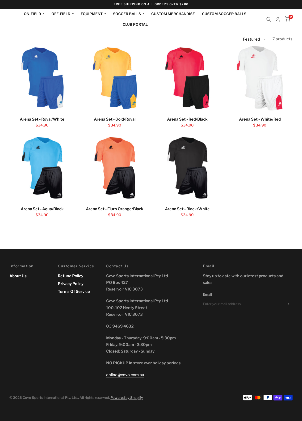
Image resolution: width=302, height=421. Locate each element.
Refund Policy (70, 276)
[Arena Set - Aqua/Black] (42, 167)
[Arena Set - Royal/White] (42, 78)
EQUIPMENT (92, 14)
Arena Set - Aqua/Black (42, 208)
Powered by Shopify (126, 398)
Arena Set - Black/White (187, 208)
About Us (18, 276)
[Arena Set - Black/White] (187, 167)
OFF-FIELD (60, 14)
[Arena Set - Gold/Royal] (114, 78)
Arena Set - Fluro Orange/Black (114, 208)
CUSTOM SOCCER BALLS (224, 14)
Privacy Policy (71, 283)
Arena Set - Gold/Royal (114, 119)
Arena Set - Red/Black (187, 119)
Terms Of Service (74, 291)
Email (207, 294)
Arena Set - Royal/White (42, 119)
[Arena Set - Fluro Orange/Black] (114, 167)
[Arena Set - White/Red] (259, 78)
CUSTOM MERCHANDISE (173, 14)
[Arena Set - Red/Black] (187, 78)
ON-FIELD (32, 14)
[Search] (268, 19)
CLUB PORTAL (135, 24)
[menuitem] (34, 14)
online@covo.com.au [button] (125, 374)
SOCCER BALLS (127, 14)
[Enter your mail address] (288, 304)
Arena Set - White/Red (260, 119)
